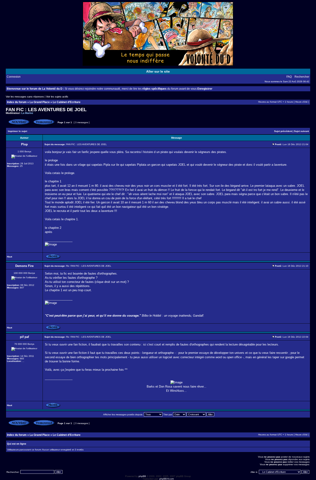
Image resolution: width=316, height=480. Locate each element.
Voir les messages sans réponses (25, 96)
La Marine (27, 113)
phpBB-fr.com (166, 478)
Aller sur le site (158, 71)
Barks (151, 386)
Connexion (14, 76)
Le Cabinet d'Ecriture (67, 102)
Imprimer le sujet (17, 131)
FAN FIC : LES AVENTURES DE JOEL (46, 109)
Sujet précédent (283, 131)
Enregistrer (204, 88)
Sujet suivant (301, 131)
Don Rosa (165, 386)
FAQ (289, 76)
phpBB (142, 476)
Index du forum (17, 102)
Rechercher (301, 76)
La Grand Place (40, 102)
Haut (9, 256)
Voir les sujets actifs (57, 96)
